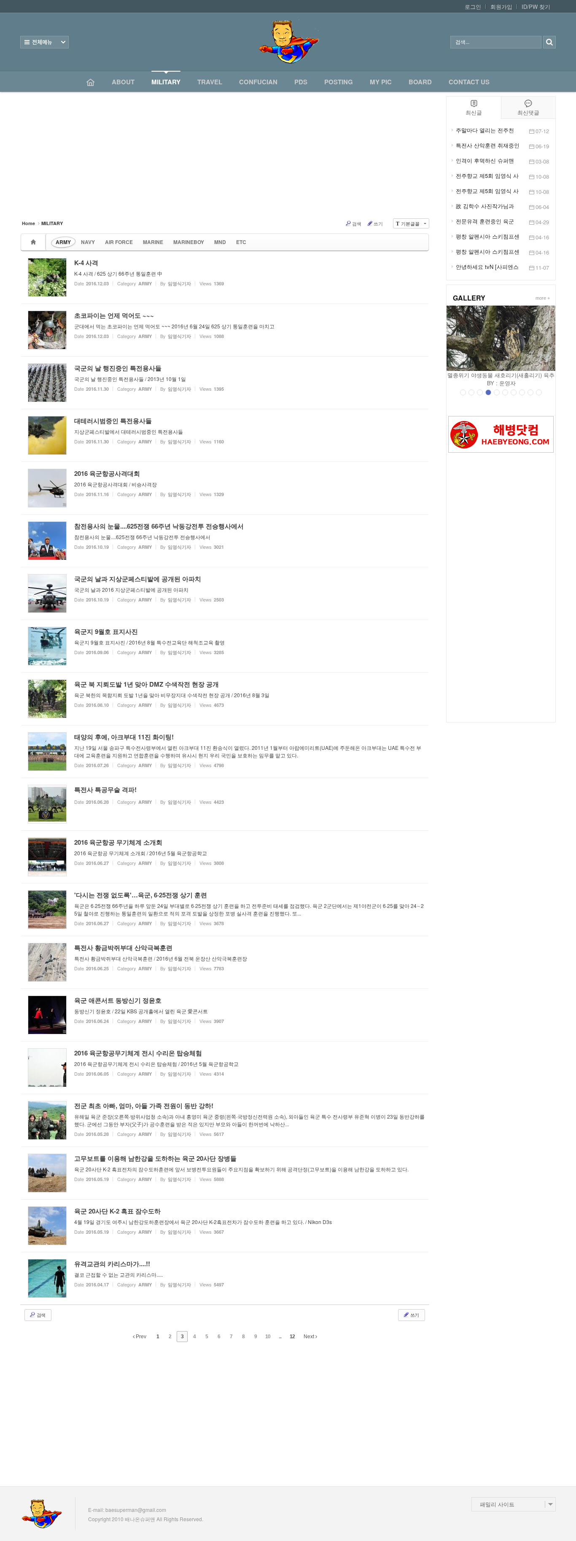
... (280, 1337)
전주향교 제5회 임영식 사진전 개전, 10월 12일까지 (487, 176)
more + (543, 298)
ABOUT (123, 81)
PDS (300, 81)
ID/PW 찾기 (536, 7)
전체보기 (44, 42)
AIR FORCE (119, 242)
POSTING (338, 81)
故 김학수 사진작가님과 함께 (485, 206)
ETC (241, 242)
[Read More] (225, 277)
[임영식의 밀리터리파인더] (288, 41)
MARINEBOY (188, 242)
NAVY (88, 242)
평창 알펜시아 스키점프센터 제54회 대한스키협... (487, 236)
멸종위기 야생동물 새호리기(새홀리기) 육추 (500, 375)
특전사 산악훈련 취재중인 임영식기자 (487, 145)
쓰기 (378, 223)
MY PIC (381, 81)
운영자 (507, 383)
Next (309, 1337)
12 (292, 1337)
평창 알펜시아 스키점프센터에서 (487, 251)
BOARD (420, 81)
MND (220, 242)
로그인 (473, 7)
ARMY (63, 242)
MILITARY (165, 81)
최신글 (474, 112)
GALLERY (469, 298)
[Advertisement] (501, 587)
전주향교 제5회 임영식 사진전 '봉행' (487, 191)
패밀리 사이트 (497, 1504)
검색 (356, 223)
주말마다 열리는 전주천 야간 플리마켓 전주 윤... (485, 130)
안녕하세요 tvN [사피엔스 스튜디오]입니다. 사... (487, 267)
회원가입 (501, 7)
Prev (140, 1337)
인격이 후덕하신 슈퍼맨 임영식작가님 (485, 160)
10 (267, 1337)
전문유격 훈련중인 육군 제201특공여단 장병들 (485, 221)
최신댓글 (528, 112)
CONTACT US (469, 81)
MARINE (153, 242)
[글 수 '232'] (34, 242)
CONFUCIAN (258, 81)
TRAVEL (209, 81)
